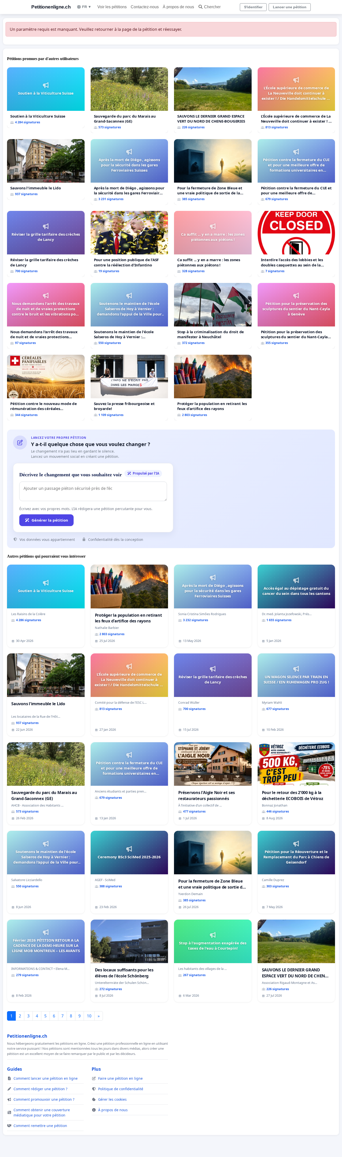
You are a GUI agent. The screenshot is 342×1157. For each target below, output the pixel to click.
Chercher (212, 7)
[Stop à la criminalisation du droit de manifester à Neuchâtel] (213, 316)
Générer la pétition (50, 520)
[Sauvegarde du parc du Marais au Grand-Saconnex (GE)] (129, 100)
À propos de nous (178, 7)
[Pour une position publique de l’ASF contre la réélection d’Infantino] (129, 244)
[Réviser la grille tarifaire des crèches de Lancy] (46, 244)
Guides (14, 1069)
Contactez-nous (145, 7)
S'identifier (253, 7)
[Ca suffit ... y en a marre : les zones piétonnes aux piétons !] (213, 244)
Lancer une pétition (289, 7)
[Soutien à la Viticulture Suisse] (46, 97)
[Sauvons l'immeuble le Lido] (46, 169)
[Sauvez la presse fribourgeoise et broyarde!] (129, 388)
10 (89, 1016)
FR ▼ (86, 7)
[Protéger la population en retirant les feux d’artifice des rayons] (213, 388)
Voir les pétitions (112, 7)
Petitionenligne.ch (51, 7)
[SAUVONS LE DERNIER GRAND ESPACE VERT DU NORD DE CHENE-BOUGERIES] (213, 100)
